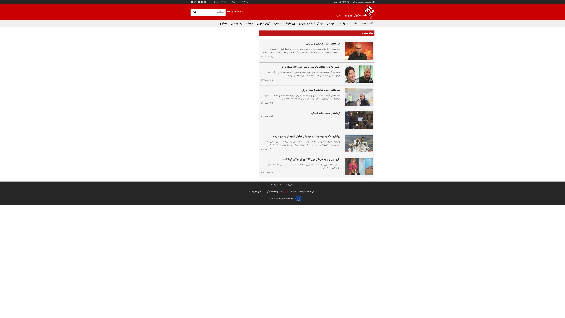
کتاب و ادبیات (344, 23)
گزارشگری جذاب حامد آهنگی (325, 113)
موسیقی (330, 23)
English (348, 15)
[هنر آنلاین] (364, 12)
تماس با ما (290, 185)
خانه (371, 23)
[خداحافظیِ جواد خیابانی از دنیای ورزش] (357, 97)
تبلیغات (224, 2)
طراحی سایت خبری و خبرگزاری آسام (281, 198)
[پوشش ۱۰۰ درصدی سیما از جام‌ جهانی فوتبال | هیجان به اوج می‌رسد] (357, 143)
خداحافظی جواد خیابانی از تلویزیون (322, 44)
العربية (338, 15)
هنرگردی (223, 23)
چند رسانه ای (236, 23)
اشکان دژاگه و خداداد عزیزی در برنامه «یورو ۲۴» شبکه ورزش (310, 67)
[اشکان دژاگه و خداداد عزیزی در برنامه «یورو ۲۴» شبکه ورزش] (357, 74)
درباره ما (233, 2)
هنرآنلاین (286, 191)
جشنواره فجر (275, 185)
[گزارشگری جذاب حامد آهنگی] (357, 120)
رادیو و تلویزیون (305, 23)
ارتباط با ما (244, 2)
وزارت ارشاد (290, 23)
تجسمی (278, 23)
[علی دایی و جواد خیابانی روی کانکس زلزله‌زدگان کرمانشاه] (357, 166)
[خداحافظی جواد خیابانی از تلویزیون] (357, 51)
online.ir (234, 12)
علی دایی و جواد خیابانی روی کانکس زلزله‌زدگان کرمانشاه (312, 160)
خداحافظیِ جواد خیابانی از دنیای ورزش (321, 90)
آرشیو (216, 2)
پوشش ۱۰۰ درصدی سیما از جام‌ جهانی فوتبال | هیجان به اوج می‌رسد (306, 136)
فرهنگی (319, 23)
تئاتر (355, 23)
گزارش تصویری (263, 23)
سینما (363, 23)
